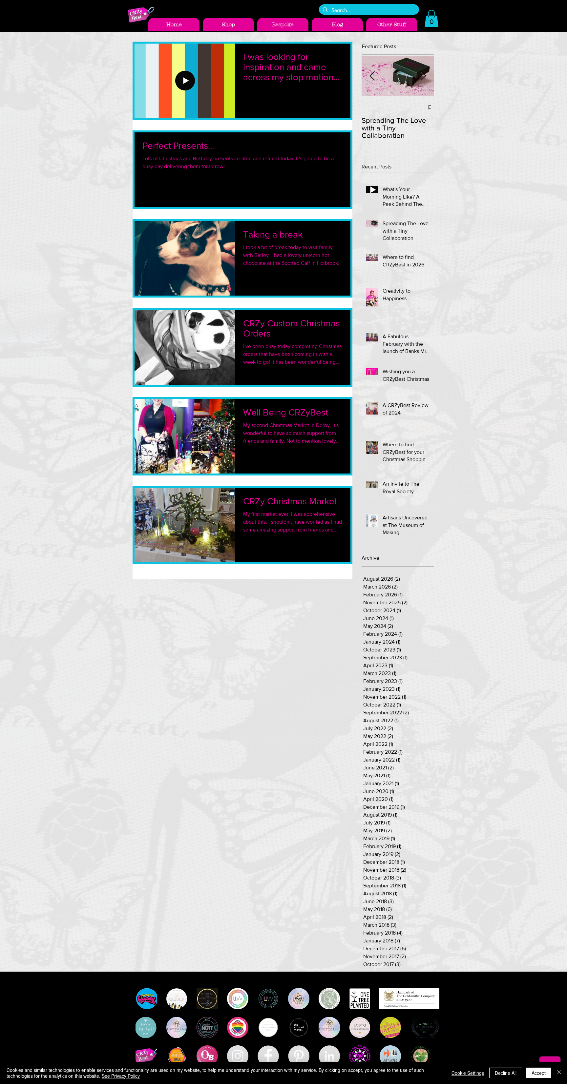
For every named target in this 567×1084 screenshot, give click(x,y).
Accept (539, 1073)
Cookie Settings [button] (468, 1073)
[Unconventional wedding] (237, 998)
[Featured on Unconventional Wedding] (268, 998)
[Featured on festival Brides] (146, 1027)
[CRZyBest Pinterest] (298, 1056)
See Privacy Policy (121, 1076)
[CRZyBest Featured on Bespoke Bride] (176, 1056)
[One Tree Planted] (359, 998)
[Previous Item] (372, 76)
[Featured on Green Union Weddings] (329, 998)
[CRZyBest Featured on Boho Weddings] (176, 998)
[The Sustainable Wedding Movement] (420, 1056)
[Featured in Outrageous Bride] (207, 1056)
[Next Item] (423, 76)
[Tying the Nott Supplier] (207, 1027)
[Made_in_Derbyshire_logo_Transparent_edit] (359, 1056)
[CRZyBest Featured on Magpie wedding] (207, 998)
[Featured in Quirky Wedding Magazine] (146, 998)
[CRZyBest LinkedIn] (329, 1056)
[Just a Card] (390, 1056)
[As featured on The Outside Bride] (268, 1027)
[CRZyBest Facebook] (268, 1056)
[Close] (559, 1073)
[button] (431, 18)
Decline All (505, 1073)
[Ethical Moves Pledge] (298, 1027)
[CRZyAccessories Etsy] (146, 1056)
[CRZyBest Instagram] (237, 1056)
